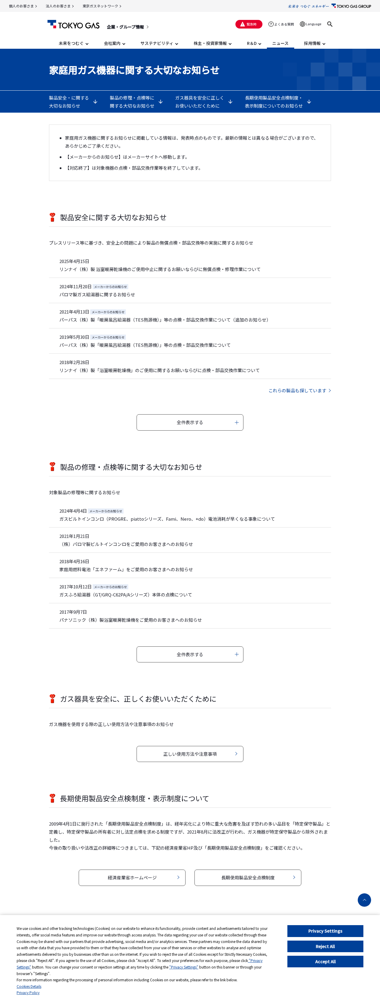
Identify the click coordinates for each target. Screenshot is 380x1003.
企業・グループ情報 (125, 27)
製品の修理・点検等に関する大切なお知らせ (132, 102)
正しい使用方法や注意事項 (190, 754)
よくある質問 (284, 24)
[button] (329, 24)
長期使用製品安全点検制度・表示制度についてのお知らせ (274, 102)
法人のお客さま (58, 5)
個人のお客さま (21, 5)
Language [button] (313, 23)
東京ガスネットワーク (100, 5)
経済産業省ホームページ (132, 877)
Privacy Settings (325, 931)
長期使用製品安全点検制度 (248, 877)
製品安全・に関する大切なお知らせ (69, 102)
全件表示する (190, 422)
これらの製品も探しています (297, 390)
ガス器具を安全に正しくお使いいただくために (199, 102)
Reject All (325, 946)
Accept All (325, 961)
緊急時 (251, 24)
